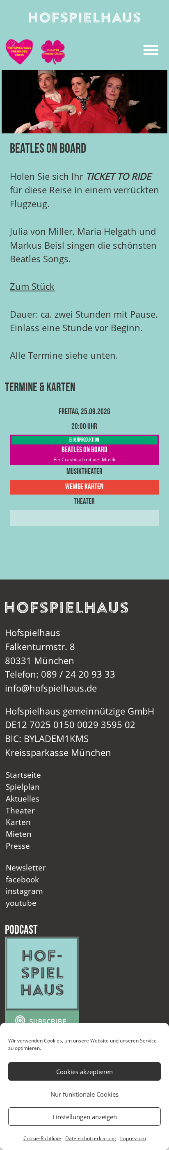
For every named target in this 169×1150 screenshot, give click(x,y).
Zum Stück (32, 286)
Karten (18, 821)
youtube (21, 902)
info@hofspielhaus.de (51, 688)
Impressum (133, 1138)
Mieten (19, 833)
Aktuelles (22, 798)
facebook (22, 879)
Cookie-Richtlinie (42, 1138)
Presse (18, 845)
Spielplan (23, 786)
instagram (24, 890)
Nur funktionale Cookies (84, 1094)
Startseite (23, 774)
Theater (20, 810)
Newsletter (26, 867)
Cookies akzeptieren (84, 1072)
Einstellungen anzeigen (85, 1117)
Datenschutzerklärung (90, 1138)
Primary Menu (151, 50)
